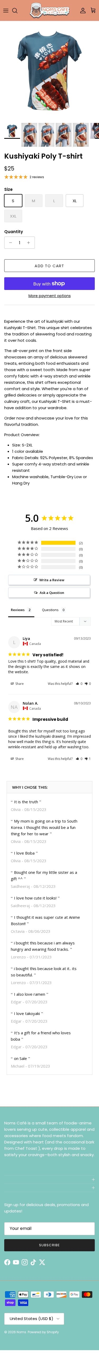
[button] (79, 683)
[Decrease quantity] (9, 242)
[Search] (17, 10)
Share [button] (19, 683)
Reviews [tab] (18, 609)
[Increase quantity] (30, 242)
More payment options (50, 296)
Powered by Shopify (43, 1332)
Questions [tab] (50, 609)
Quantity (13, 231)
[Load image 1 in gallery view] (49, 70)
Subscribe (49, 1245)
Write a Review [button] (51, 580)
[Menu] (6, 10)
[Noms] (49, 10)
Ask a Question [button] (52, 592)
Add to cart (49, 266)
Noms (21, 1332)
